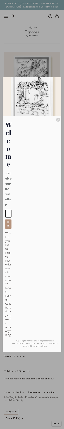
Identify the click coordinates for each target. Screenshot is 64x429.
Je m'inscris (8, 224)
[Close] (58, 120)
